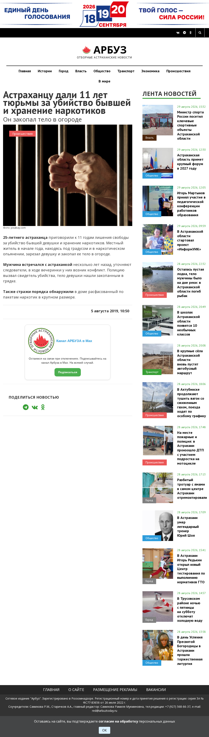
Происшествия (178, 71)
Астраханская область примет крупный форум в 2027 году (190, 161)
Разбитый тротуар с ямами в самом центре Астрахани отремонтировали (192, 488)
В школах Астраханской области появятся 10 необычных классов (188, 323)
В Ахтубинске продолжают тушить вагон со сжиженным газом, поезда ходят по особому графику (191, 402)
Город (63, 71)
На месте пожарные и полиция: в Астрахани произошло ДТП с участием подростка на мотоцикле (190, 448)
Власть (81, 71)
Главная (25, 71)
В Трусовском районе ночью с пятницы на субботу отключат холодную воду (189, 609)
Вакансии (156, 689)
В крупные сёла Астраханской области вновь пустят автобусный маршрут (190, 362)
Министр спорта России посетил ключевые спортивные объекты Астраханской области (190, 125)
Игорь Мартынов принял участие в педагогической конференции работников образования (191, 204)
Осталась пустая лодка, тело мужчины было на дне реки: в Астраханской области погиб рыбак (190, 282)
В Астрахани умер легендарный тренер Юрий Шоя (188, 526)
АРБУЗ (104, 51)
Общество (101, 71)
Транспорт (126, 71)
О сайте (76, 689)
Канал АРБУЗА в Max (74, 341)
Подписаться (67, 372)
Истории (45, 71)
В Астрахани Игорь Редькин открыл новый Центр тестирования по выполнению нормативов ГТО (191, 568)
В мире (104, 81)
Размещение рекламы (115, 689)
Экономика (150, 71)
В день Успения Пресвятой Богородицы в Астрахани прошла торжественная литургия (189, 650)
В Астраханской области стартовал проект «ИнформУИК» (190, 240)
